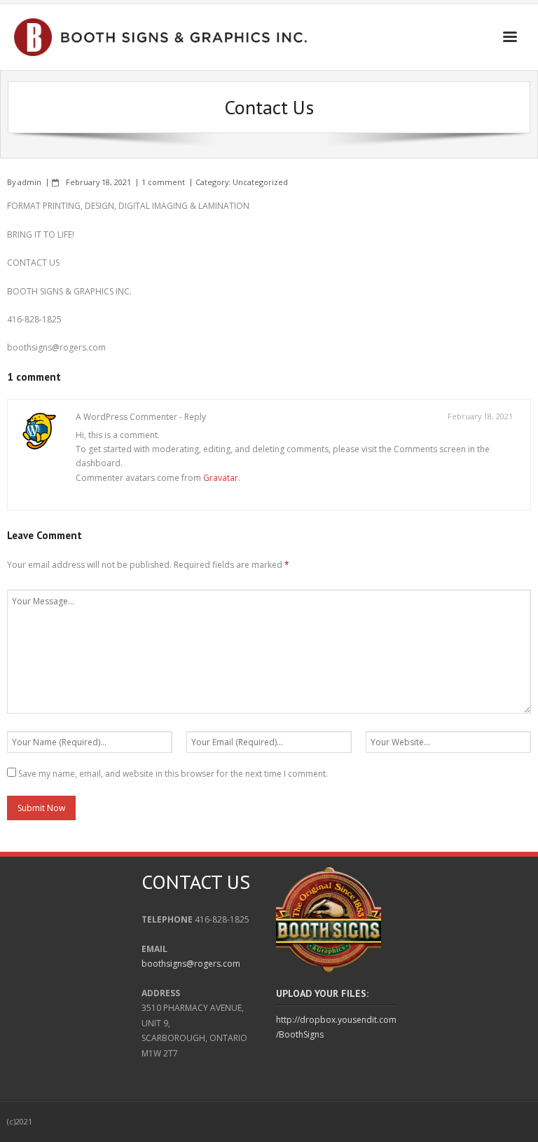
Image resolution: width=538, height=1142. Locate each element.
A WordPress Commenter (126, 417)
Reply (195, 417)
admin (29, 182)
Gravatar (220, 478)
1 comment (163, 182)
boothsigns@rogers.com (191, 964)
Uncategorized (260, 182)
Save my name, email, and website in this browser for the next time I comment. (173, 774)
